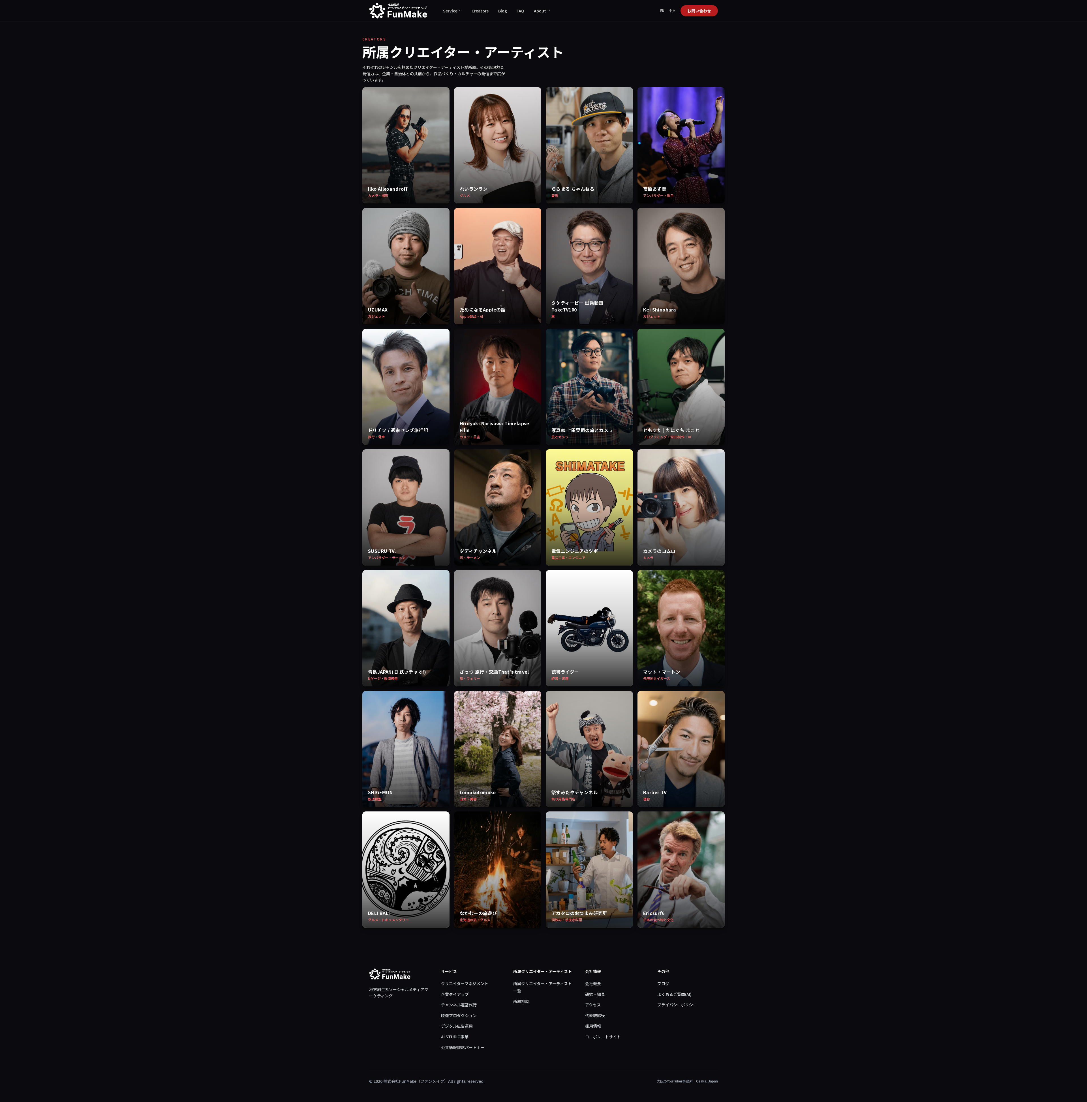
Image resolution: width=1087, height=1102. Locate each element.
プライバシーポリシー (677, 1005)
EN (662, 11)
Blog (502, 11)
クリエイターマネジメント (464, 983)
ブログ (663, 983)
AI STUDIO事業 (454, 1036)
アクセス (593, 1005)
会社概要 (593, 983)
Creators (480, 11)
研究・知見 (595, 994)
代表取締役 (595, 1015)
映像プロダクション (459, 1015)
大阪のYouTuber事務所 (675, 1081)
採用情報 (593, 1026)
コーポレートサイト (603, 1036)
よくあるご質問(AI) (674, 994)
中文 (672, 11)
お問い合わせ (699, 11)
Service (450, 11)
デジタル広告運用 (457, 1026)
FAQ (520, 11)
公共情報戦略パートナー (463, 1047)
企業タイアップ (455, 994)
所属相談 (521, 1001)
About (540, 11)
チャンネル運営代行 (459, 1005)
